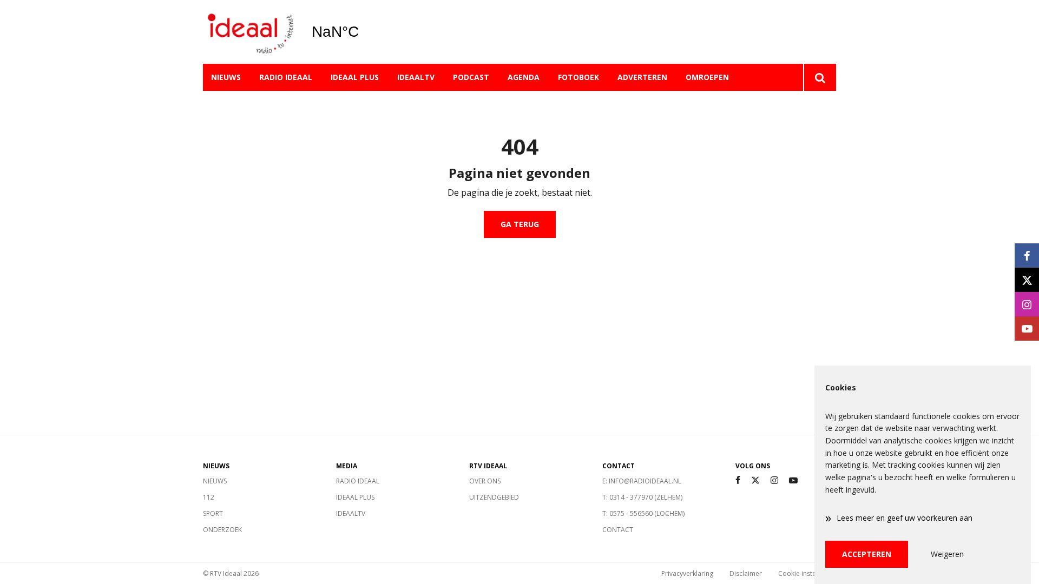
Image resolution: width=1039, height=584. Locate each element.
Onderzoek (222, 529)
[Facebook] (737, 480)
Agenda (524, 77)
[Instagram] (774, 480)
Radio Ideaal (285, 77)
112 (208, 497)
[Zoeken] (819, 77)
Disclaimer (745, 573)
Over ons (485, 481)
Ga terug (520, 224)
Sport (213, 513)
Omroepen (707, 77)
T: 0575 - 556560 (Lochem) (643, 513)
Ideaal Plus (355, 77)
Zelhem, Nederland (363, 31)
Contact (617, 529)
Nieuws (226, 77)
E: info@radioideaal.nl (641, 481)
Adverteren (642, 77)
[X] (755, 480)
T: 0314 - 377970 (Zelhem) (642, 497)
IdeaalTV (416, 77)
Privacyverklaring (687, 573)
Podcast (471, 77)
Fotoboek (578, 77)
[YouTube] (793, 480)
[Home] (249, 32)
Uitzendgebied (494, 497)
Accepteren (866, 554)
